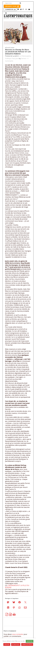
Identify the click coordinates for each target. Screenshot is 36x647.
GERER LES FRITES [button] (27, 644)
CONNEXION (9, 9)
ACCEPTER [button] (29, 641)
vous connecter (17, 634)
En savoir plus (15, 644)
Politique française (12, 58)
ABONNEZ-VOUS (10, 6)
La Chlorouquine (25, 56)
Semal (23, 58)
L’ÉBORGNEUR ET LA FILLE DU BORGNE (17, 586)
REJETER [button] (7, 644)
